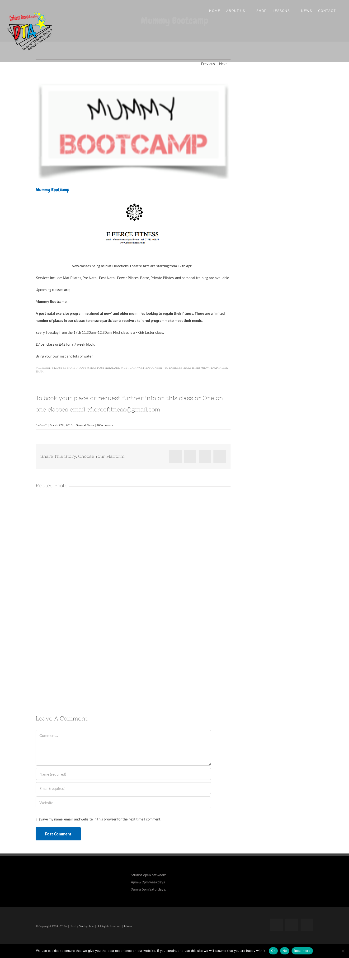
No (285, 951)
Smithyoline (86, 926)
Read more (302, 951)
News (90, 425)
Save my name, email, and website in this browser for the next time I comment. (100, 819)
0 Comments (105, 425)
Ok (273, 951)
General (81, 425)
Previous (208, 64)
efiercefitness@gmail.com (123, 409)
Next (223, 64)
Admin (128, 926)
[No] (343, 950)
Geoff (43, 425)
